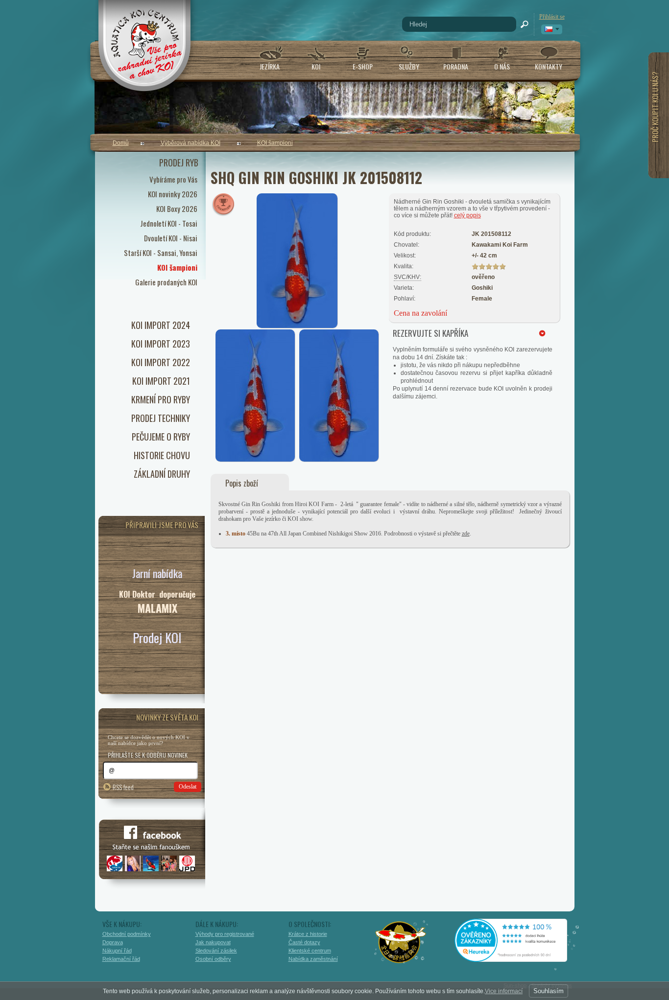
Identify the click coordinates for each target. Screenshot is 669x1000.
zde (466, 533)
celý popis (467, 215)
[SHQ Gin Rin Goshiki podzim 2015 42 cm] (255, 459)
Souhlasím (548, 991)
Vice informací (504, 991)
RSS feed (123, 787)
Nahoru (595, 949)
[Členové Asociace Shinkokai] (401, 942)
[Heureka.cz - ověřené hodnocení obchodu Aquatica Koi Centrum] (518, 958)
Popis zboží (241, 483)
